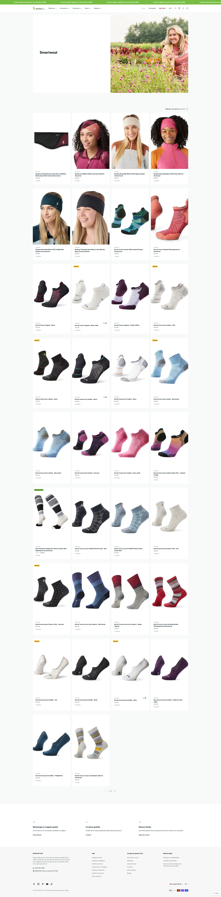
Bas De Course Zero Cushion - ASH (164, 325)
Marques (96, 8)
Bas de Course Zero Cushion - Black (46, 399)
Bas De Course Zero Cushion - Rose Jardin (127, 473)
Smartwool (38, 171)
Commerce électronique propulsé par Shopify (57, 890)
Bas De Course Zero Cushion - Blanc (125, 399)
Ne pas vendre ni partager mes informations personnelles (172, 865)
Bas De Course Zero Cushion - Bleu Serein (48, 473)
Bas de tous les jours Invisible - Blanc (125, 700)
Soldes (143, 8)
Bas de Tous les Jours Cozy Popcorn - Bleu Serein (90, 624)
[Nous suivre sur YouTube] (47, 884)
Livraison (88, 835)
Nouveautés (152, 8)
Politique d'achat (97, 857)
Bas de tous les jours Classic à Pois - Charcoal (50, 624)
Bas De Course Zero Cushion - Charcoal (87, 473)
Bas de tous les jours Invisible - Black (86, 700)
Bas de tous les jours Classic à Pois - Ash (166, 548)
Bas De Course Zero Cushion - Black (86, 399)
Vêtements (51, 8)
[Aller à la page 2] (115, 791)
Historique (130, 861)
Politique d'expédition (98, 861)
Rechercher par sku (98, 873)
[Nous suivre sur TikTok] (51, 884)
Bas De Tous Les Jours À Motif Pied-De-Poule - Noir (91, 548)
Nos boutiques (37, 835)
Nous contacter (96, 876)
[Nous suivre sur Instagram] (38, 884)
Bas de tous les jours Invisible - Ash (46, 700)
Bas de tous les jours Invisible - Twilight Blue (49, 775)
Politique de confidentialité (171, 857)
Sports (87, 8)
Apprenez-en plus (144, 835)
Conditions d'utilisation (170, 861)
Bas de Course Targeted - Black (45, 325)
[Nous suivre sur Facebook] (34, 884)
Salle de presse (131, 864)
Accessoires (63, 8)
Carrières (130, 867)
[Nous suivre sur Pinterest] (43, 884)
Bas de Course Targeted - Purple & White (126, 325)
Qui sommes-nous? (133, 857)
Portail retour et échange (99, 867)
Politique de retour (97, 864)
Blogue (129, 873)
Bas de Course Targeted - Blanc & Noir (86, 325)
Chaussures (76, 8)
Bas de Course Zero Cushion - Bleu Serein (166, 399)
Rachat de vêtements (98, 870)
